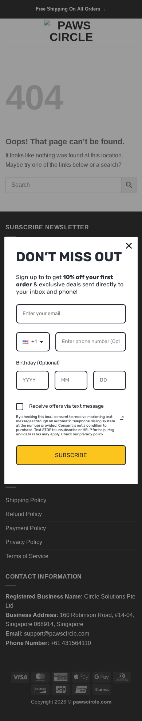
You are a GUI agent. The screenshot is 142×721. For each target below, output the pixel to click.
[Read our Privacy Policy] (121, 418)
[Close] (129, 245)
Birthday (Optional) (38, 363)
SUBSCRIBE (71, 455)
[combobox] (33, 341)
